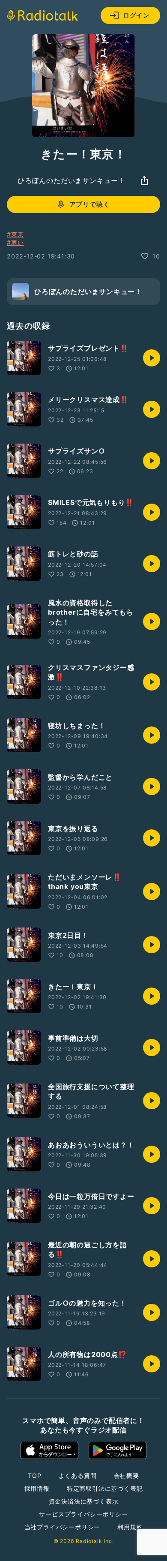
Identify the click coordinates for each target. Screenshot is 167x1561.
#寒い (15, 242)
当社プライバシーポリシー (62, 1527)
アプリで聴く (89, 204)
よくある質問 (78, 1475)
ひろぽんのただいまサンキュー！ (71, 180)
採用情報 (37, 1488)
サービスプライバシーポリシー (83, 1514)
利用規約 (130, 1527)
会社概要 (126, 1475)
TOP (34, 1475)
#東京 (15, 234)
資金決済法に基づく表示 (84, 1501)
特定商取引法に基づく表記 (105, 1488)
